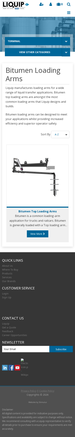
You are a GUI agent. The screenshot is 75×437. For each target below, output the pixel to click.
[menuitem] (37, 266)
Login (5, 293)
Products (7, 273)
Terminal (14, 41)
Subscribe (61, 349)
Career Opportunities (14, 335)
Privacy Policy (28, 390)
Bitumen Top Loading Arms (37, 211)
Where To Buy (10, 269)
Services (7, 277)
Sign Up (6, 297)
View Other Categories (34, 52)
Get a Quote (9, 327)
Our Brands (9, 281)
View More (36, 233)
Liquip (5, 323)
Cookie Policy (46, 390)
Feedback (7, 331)
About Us (7, 265)
